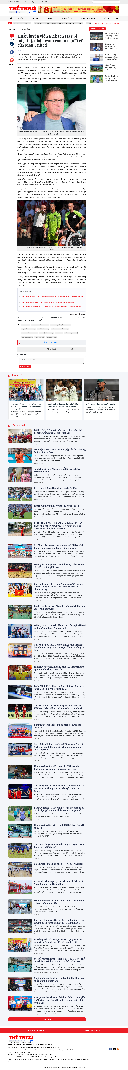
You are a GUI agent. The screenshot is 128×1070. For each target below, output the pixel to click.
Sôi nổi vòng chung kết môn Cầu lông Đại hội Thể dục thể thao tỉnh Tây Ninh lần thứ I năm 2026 (59, 960)
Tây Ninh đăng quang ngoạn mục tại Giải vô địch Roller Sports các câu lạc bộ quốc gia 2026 (59, 546)
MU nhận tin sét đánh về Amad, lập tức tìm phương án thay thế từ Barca (32, 23)
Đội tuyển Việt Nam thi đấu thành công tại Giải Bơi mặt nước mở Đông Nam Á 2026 (60, 626)
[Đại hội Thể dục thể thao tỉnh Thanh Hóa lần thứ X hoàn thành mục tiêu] (20, 906)
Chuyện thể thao (14, 399)
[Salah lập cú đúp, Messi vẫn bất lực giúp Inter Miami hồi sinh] (20, 474)
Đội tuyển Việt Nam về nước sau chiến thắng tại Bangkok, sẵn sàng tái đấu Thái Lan (58, 431)
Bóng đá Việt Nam (39, 444)
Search (117, 1)
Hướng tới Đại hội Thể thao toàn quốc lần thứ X (47, 972)
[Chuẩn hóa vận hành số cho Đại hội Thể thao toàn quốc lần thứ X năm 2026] (20, 984)
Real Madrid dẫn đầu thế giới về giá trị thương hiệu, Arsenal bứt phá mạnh (63, 405)
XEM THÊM (47, 1019)
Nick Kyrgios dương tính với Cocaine (101, 404)
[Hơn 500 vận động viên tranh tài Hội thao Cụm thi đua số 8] (20, 831)
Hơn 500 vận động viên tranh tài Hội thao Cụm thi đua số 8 (59, 826)
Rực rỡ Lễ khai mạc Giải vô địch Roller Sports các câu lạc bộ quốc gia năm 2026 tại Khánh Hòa (59, 921)
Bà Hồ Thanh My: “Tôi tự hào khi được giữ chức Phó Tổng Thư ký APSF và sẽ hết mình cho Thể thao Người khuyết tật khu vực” (58, 526)
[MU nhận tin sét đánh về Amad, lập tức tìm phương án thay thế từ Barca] (20, 455)
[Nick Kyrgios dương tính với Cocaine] (101, 390)
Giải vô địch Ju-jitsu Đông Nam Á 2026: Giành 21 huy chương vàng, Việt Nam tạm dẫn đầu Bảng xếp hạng (59, 647)
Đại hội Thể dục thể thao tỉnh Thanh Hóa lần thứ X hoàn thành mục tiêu (59, 902)
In (74, 349)
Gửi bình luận (25, 366)
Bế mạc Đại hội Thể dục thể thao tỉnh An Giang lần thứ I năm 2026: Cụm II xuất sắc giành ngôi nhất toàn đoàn (60, 1000)
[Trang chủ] (11, 18)
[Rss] (118, 1049)
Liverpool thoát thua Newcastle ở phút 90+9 (56, 505)
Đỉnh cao (36, 639)
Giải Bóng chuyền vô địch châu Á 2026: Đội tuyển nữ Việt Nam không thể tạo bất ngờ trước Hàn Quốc (59, 788)
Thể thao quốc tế (38, 578)
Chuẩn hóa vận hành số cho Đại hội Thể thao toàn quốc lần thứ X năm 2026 (59, 979)
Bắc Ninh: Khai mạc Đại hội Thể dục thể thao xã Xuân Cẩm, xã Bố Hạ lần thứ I (58, 882)
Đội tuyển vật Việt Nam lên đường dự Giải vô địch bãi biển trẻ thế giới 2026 (59, 566)
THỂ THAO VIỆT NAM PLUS (52, 342)
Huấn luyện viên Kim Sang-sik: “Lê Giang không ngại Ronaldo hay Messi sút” (59, 668)
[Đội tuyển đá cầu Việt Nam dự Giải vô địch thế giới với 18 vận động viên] (20, 612)
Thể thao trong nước (39, 559)
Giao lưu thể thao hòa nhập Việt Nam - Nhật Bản (58, 863)
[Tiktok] (114, 1049)
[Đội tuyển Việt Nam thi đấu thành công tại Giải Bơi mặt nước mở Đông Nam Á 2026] (20, 631)
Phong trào (37, 839)
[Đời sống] (79, 9)
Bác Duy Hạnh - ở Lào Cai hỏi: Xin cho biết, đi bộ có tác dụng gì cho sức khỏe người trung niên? (59, 809)
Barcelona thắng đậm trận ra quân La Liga (56, 488)
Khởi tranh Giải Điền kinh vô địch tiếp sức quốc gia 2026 (58, 726)
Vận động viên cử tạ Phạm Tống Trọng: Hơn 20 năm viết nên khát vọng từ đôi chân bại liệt (26, 406)
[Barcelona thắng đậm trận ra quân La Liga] (20, 494)
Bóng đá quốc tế (38, 463)
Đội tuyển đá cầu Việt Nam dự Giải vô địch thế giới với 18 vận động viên (59, 607)
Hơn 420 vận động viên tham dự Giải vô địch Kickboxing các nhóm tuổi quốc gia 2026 (56, 767)
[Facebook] (111, 1049)
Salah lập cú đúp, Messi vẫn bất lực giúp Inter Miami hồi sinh (80, 23)
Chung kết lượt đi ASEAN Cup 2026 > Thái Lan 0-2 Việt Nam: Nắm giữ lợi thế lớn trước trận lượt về (60, 707)
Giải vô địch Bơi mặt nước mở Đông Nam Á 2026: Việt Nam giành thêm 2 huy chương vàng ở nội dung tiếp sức (59, 747)
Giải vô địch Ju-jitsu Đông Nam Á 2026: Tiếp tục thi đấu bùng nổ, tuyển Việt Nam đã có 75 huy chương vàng (58, 586)
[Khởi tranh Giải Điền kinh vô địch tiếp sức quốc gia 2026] (20, 730)
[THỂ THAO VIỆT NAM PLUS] (22, 10)
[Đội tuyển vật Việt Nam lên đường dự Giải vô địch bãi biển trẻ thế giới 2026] (20, 570)
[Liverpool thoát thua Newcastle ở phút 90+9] (20, 511)
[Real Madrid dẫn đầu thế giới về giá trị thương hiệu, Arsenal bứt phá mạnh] (64, 390)
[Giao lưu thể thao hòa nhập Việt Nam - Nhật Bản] (20, 869)
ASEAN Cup (37, 680)
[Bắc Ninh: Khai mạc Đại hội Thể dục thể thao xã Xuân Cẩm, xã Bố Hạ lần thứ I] (20, 887)
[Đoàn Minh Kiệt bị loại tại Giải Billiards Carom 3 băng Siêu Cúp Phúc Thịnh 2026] (20, 692)
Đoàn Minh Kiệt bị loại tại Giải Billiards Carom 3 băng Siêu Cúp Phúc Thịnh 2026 (59, 687)
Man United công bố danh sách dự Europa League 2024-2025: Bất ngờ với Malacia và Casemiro (51, 306)
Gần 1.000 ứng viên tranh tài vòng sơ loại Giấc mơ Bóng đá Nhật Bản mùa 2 (59, 846)
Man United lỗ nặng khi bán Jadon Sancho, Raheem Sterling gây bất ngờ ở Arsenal (48, 303)
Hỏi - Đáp (36, 819)
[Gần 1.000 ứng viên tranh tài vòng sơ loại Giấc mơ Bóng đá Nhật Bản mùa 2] (20, 850)
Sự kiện (36, 539)
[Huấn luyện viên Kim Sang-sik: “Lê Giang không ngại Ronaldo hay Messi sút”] (20, 672)
